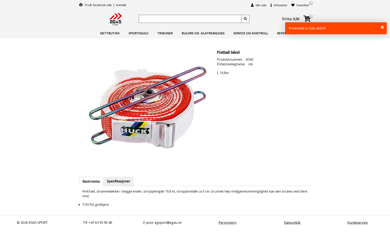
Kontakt (121, 5)
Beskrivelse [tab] (91, 181)
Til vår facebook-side (98, 5)
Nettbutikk (110, 33)
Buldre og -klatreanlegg (203, 33)
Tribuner (165, 33)
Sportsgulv (138, 33)
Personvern (227, 222)
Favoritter (302, 5)
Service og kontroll (250, 33)
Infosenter (280, 5)
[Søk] (245, 19)
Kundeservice (357, 222)
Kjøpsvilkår (292, 222)
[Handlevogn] (307, 20)
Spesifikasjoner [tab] (118, 181)
